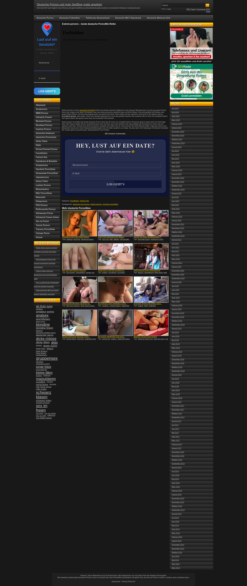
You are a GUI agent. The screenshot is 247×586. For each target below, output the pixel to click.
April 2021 (176, 255)
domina (39, 345)
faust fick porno (159, 339)
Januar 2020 (177, 309)
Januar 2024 (177, 128)
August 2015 (177, 514)
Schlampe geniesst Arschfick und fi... (148, 304)
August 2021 (177, 240)
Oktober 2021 (177, 232)
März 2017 (176, 441)
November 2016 (178, 456)
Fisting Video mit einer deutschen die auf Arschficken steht (45, 275)
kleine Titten (42, 181)
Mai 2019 (175, 340)
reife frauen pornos (43, 387)
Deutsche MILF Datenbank (128, 18)
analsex (105, 272)
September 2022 (178, 190)
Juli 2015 (175, 518)
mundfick (40, 382)
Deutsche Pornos (45, 18)
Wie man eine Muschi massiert (74, 271)
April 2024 (176, 116)
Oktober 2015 (177, 506)
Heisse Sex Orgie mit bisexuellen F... (148, 237)
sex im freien (41, 408)
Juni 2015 (175, 522)
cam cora (105, 239)
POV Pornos (42, 205)
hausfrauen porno (43, 364)
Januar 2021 (177, 267)
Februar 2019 (177, 352)
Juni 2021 (175, 248)
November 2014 (178, 549)
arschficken (112, 272)
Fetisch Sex (84, 201)
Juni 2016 (175, 475)
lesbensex (47, 375)
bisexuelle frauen (144, 239)
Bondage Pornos (44, 125)
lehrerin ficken (71, 339)
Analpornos (41, 109)
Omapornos (41, 201)
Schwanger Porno (44, 213)
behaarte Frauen (44, 117)
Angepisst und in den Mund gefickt (75, 237)
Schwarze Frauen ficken (47, 217)
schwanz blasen (115, 306)
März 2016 (176, 487)
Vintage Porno (43, 233)
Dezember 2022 (178, 178)
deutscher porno (44, 335)
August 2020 (177, 282)
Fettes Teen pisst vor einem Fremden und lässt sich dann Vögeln (45, 252)
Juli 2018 (175, 379)
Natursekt (40, 197)
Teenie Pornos (43, 225)
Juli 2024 (175, 109)
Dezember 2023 (178, 132)
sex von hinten (50, 414)
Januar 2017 (177, 448)
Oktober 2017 (177, 414)
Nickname (44, 62)
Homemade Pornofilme (47, 173)
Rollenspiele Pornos (46, 209)
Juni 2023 (175, 155)
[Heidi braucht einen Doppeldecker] (151, 256)
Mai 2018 (175, 387)
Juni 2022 (175, 201)
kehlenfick (152, 306)
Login (169, 9)
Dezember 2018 (178, 359)
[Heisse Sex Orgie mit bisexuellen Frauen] (151, 223)
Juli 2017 (175, 425)
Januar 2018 (177, 402)
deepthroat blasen (87, 239)
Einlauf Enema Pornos (46, 149)
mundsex (105, 306)
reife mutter (41, 389)
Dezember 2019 (178, 313)
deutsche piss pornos (81, 204)
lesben (39, 376)
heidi (165, 272)
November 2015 (178, 502)
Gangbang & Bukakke (46, 161)
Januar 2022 (177, 220)
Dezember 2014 (178, 545)
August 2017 (177, 421)
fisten (146, 306)
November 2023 (178, 136)
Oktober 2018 (177, 367)
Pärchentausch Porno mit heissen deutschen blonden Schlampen (44, 263)
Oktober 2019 (177, 321)
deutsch (141, 272)
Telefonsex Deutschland (97, 18)
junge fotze (43, 367)
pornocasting (42, 384)
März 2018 (176, 394)
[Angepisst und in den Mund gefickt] (79, 223)
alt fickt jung (106, 339)
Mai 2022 (175, 205)
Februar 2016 (177, 491)
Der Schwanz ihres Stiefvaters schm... (112, 304)
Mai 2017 (175, 433)
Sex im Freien (42, 221)
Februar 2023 (177, 170)
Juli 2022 (175, 197)
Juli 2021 (175, 244)
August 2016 (177, 468)
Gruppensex (42, 165)
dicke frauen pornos (87, 306)
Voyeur (39, 237)
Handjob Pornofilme (45, 169)
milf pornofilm (124, 239)
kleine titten (44, 373)
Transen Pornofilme (45, 229)
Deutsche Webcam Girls (158, 18)
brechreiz (77, 239)
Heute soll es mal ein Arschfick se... (111, 271)
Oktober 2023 (177, 139)
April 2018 (176, 390)
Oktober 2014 (177, 553)
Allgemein (41, 105)
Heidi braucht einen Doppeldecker (147, 271)
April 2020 (176, 298)
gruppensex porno (157, 239)
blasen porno (40, 321)
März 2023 (176, 166)
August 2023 (177, 147)
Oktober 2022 (177, 186)
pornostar (52, 384)
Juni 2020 (175, 290)
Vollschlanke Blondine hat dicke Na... (76, 304)
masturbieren (80, 272)
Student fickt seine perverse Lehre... (76, 337)
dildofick (116, 239)
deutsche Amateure (45, 133)
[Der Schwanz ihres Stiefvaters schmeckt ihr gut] (115, 289)
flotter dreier (159, 272)
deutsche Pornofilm (87, 110)
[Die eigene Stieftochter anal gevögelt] (115, 323)
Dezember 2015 (178, 498)
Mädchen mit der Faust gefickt (145, 337)
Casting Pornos (43, 129)
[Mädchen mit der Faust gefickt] (151, 323)
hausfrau (39, 362)
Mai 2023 (175, 159)
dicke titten (43, 342)
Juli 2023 (175, 151)
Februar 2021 (177, 263)
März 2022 (176, 213)
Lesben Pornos (43, 185)
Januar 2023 (177, 174)
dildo (111, 239)
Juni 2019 (175, 336)
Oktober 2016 (177, 460)
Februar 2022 (177, 217)
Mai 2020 (175, 294)
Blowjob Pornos (43, 121)
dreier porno (50, 345)
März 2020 (176, 302)
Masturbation (42, 189)
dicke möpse (46, 339)
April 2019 (176, 344)
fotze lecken (41, 353)
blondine (43, 324)
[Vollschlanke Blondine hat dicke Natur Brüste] (79, 289)
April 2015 (176, 529)
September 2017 (178, 417)
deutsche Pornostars (46, 137)
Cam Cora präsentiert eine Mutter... (111, 237)
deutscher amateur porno (46, 333)
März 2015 (176, 533)
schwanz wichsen (43, 403)
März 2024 (176, 120)
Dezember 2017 (178, 406)
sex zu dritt (41, 416)
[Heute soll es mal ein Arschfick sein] (115, 256)
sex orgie (39, 414)
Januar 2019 (177, 356)
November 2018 (178, 363)
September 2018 (178, 371)
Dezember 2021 (178, 224)
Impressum (116, 582)
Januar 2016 (177, 495)
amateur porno (45, 311)
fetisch (50, 348)
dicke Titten (41, 141)
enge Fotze (40, 348)
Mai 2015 (175, 526)
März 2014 (176, 568)
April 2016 (176, 483)
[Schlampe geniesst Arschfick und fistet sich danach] (151, 289)
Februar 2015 (177, 537)
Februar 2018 (177, 398)
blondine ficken (44, 328)
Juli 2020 (175, 286)
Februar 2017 (177, 444)
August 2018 (177, 375)
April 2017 (176, 437)
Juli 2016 (175, 471)
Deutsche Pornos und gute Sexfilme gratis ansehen (69, 4)
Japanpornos (42, 177)
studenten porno (90, 339)
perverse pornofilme (110, 204)
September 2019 (178, 325)
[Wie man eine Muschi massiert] (79, 256)
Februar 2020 (177, 305)
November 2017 (178, 410)
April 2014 (176, 564)
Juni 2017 (175, 429)
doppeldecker (149, 272)
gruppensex (47, 358)
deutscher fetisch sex (145, 339)
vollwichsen (51, 415)
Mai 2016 (175, 479)
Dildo (38, 145)
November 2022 (178, 182)
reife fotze (80, 339)
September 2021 (178, 236)
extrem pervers (96, 204)
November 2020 (178, 275)
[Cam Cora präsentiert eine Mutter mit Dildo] (115, 223)
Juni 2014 (175, 556)
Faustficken (74, 201)
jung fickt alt (41, 370)
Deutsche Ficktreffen (69, 18)
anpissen (69, 239)
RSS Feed (191, 9)
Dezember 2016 (178, 452)
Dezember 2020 (178, 271)
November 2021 (178, 228)
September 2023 (178, 143)
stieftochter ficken (123, 339)
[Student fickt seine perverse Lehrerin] (79, 323)
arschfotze (121, 272)
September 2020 (178, 278)
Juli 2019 (175, 332)
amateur (39, 309)
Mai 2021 (175, 251)
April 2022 (176, 209)
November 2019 (178, 317)
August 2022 (177, 193)
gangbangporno (41, 355)
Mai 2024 (175, 112)
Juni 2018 (175, 383)
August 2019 (177, 329)
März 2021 (176, 259)
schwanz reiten (43, 400)
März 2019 (176, 348)
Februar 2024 (177, 124)
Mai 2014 (175, 560)
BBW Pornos (42, 113)
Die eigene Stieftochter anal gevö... (111, 337)
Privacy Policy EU (128, 582)
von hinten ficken (44, 418)
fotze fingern (70, 272)
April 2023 (176, 163)
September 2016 (178, 464)
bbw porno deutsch (73, 306)
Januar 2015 (177, 541)
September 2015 (178, 510)
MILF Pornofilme (44, 193)
